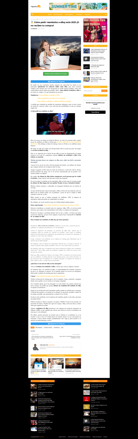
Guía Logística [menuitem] (69, 14)
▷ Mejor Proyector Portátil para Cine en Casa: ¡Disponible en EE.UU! (46, 386)
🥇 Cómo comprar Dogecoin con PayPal (99, 405)
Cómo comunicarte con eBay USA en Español (51, 98)
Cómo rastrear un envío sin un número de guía (50, 276)
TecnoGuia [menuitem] (79, 14)
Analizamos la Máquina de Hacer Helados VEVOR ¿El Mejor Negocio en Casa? (46, 414)
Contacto (105, 436)
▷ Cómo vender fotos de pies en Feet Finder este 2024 (99, 391)
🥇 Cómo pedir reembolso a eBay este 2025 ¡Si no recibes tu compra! (56, 371)
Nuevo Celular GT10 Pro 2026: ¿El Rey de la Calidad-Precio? (99, 72)
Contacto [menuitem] (87, 14)
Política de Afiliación (97, 436)
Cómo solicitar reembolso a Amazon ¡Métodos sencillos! (54, 101)
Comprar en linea (48, 327)
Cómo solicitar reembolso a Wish (49, 95)
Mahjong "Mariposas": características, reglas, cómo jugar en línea (98, 79)
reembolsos (56, 327)
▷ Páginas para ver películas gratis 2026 (45, 393)
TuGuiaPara (41, 436)
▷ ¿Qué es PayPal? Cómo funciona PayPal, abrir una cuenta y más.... (44, 428)
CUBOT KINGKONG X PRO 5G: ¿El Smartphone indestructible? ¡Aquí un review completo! (99, 51)
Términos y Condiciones (85, 436)
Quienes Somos (62, 436)
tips (35, 19)
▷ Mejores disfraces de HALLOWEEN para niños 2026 (45, 421)
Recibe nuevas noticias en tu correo (56, 73)
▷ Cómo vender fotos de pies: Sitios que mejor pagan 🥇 (98, 385)
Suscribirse (95, 112)
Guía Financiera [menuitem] (57, 14)
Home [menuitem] (49, 14)
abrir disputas (39, 327)
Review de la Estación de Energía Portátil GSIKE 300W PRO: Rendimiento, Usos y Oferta (46, 400)
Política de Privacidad (73, 436)
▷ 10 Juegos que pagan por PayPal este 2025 (97, 65)
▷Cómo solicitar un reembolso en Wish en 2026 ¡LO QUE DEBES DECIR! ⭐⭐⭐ (38, 371)
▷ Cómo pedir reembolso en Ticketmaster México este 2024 (73, 370)
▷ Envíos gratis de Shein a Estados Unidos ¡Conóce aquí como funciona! (98, 58)
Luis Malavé (34, 28)
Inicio (32, 19)
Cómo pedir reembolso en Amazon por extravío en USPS (61, 205)
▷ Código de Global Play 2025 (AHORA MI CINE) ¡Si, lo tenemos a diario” (99, 399)
